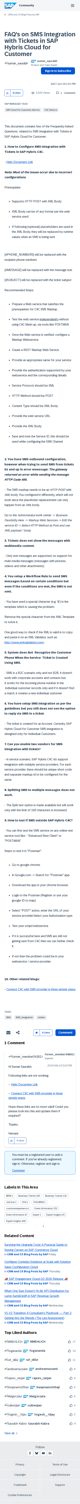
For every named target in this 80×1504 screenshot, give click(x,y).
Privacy (20, 1464)
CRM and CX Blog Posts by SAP (23, 14)
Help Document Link (19, 162)
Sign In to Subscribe (58, 70)
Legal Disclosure (60, 1474)
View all (9, 1433)
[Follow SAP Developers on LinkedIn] (50, 1453)
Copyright (20, 1474)
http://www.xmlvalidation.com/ (24, 642)
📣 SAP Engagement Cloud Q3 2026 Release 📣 (36, 1278)
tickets (41, 1017)
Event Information (44, 1208)
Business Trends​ (53, 1196)
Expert (36, 1215)
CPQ (24, 1202)
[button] (7, 93)
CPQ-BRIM (38, 1202)
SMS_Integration (24, 1017)
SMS (8, 1017)
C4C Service (50, 110)
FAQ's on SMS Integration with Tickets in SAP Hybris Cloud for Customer (40, 44)
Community (26, 5)
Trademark (20, 1484)
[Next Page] (42, 1226)
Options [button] (43, 77)
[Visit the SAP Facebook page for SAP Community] (29, 1453)
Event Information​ (15, 1215)
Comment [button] (65, 1032)
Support (60, 1484)
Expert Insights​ (13, 1221)
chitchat (10, 1202)
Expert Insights (53, 1215)
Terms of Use (60, 1464)
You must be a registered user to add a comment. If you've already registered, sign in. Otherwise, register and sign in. (37, 1159)
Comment (18, 1170)
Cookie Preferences (20, 1495)
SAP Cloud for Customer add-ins (23, 110)
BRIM (8, 1196)
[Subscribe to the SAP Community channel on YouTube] (43, 1453)
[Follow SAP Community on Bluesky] (36, 1453)
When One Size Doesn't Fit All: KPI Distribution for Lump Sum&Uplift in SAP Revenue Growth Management (36, 1296)
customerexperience (17, 1208)
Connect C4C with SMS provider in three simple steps (41, 989)
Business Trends (27, 1196)
